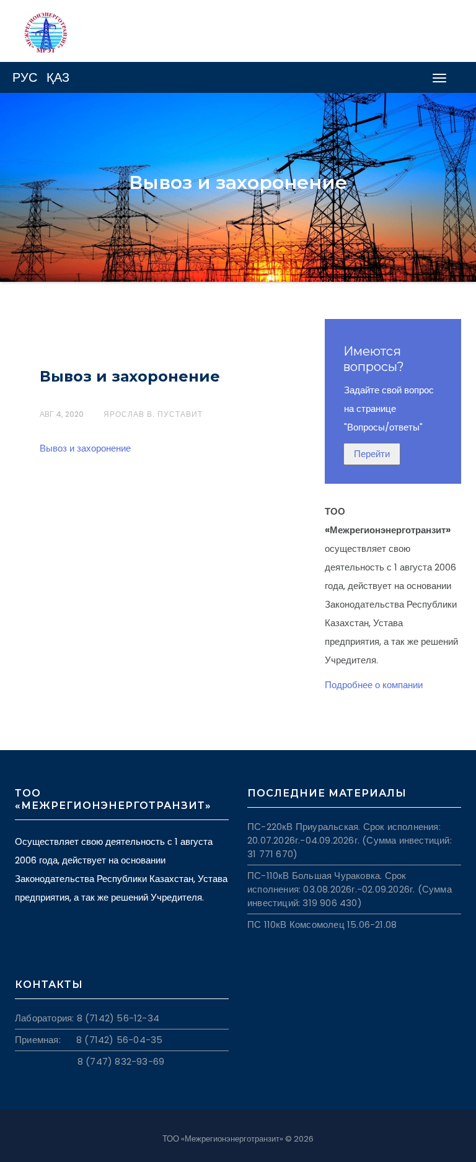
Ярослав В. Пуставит (153, 414)
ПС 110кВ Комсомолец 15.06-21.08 (322, 924)
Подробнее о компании (374, 684)
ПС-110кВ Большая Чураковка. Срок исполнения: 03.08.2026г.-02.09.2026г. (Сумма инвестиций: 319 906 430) (349, 889)
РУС (24, 77)
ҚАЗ (57, 77)
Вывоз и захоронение (130, 376)
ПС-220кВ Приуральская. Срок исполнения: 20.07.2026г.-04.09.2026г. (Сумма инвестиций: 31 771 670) (349, 840)
